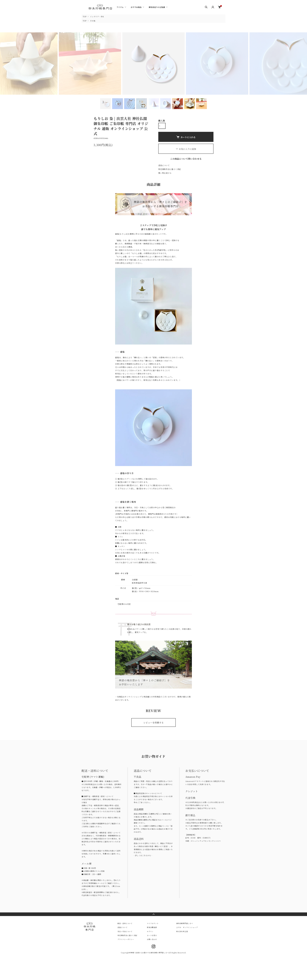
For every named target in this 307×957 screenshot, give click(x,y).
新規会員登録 (152, 927)
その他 (92, 21)
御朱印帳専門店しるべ (184, 923)
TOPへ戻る (153, 914)
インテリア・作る (97, 16)
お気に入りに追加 (187, 148)
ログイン (150, 931)
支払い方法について (125, 931)
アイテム (120, 7)
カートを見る (152, 935)
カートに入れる (188, 137)
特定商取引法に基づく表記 (169, 169)
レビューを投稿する (153, 722)
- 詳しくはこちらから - (143, 855)
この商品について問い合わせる (186, 158)
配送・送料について (125, 923)
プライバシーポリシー (126, 939)
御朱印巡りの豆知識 (157, 7)
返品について (164, 165)
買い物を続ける (164, 173)
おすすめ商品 (136, 7)
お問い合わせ (152, 939)
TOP (84, 16)
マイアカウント (152, 923)
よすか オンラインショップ (187, 927)
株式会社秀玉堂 (182, 931)
